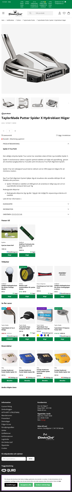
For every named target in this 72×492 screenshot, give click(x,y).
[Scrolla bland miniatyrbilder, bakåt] (3, 103)
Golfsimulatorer (7, 436)
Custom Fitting (7, 406)
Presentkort (6, 418)
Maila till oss (42, 410)
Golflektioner (6, 433)
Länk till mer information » (12, 199)
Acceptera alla (26, 485)
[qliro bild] (9, 471)
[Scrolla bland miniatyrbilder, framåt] (68, 103)
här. (60, 481)
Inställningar (11, 485)
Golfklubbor (10, 20)
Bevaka (9, 381)
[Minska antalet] (4, 131)
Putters (18, 20)
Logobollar (5, 439)
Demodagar (6, 421)
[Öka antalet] (15, 131)
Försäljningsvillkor (8, 427)
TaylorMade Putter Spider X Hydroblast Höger (51, 20)
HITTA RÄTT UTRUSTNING (10, 412)
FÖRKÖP (9, 339)
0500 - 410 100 (46, 408)
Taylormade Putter (29, 20)
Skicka (30, 458)
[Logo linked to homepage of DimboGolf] (15, 13)
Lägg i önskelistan (64, 135)
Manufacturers (7, 415)
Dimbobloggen (7, 409)
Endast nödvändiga (43, 485)
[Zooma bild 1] (36, 59)
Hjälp (9, 2)
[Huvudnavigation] (3, 13)
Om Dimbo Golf (7, 442)
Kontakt (4, 2)
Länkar (4, 430)
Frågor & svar (6, 424)
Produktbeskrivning (11, 144)
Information (8, 209)
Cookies (4, 448)
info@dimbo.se (59, 3)
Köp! (27, 339)
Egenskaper (7, 204)
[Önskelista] (64, 13)
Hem (3, 20)
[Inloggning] (60, 13)
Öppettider (5, 445)
